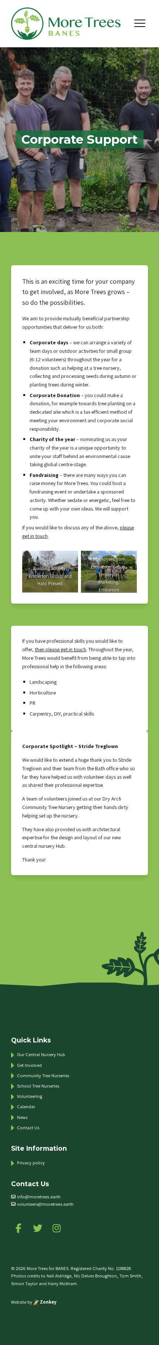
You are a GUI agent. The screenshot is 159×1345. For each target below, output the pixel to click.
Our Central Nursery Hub (41, 1054)
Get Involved (29, 1065)
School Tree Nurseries (38, 1086)
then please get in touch (60, 649)
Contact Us (28, 1127)
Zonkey (48, 1302)
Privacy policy (31, 1163)
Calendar (26, 1106)
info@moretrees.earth (39, 1197)
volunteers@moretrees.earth (45, 1204)
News (22, 1117)
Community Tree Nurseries (43, 1075)
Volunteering (29, 1096)
